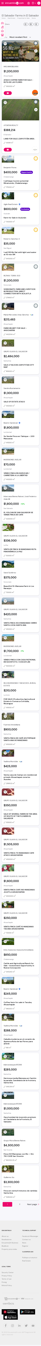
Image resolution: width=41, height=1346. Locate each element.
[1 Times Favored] (5, 674)
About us (5, 1236)
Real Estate (26, 1261)
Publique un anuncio (29, 1257)
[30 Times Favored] (5, 230)
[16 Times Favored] (5, 159)
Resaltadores (7, 1239)
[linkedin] (19, 1325)
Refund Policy (7, 1285)
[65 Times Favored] (5, 451)
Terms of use (6, 1279)
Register (25, 1246)
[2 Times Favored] (5, 102)
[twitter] (26, 1325)
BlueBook (5, 1246)
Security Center (8, 1272)
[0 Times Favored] (5, 195)
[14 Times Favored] (5, 488)
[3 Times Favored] (5, 306)
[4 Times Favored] (5, 267)
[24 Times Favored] (5, 792)
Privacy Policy (7, 1276)
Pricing (4, 1282)
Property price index (9, 1249)
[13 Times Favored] (5, 753)
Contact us (26, 1239)
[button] (36, 51)
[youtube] (33, 1325)
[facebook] (5, 1325)
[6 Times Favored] (5, 43)
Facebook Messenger (30, 1236)
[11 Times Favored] (5, 527)
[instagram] (12, 1325)
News (24, 1243)
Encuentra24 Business (10, 1243)
